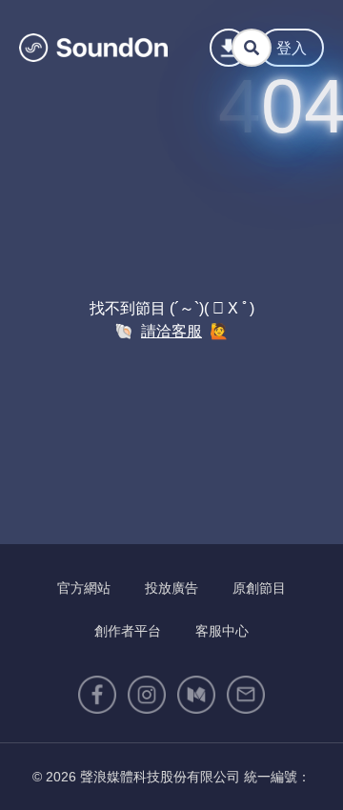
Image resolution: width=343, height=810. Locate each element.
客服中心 (222, 630)
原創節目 (259, 588)
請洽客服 (171, 331)
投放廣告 (171, 588)
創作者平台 (127, 630)
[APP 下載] (229, 48)
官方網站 (84, 588)
